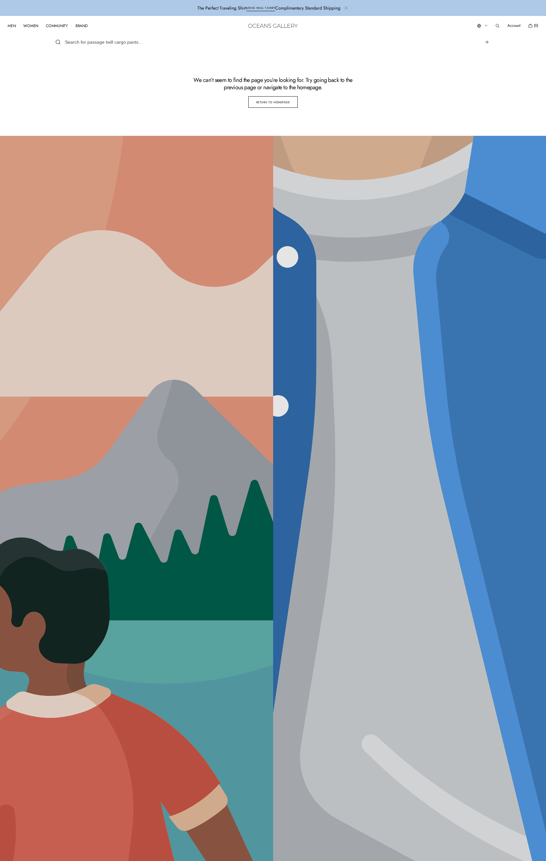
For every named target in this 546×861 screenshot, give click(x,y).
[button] (497, 26)
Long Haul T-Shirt (260, 8)
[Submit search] (486, 42)
